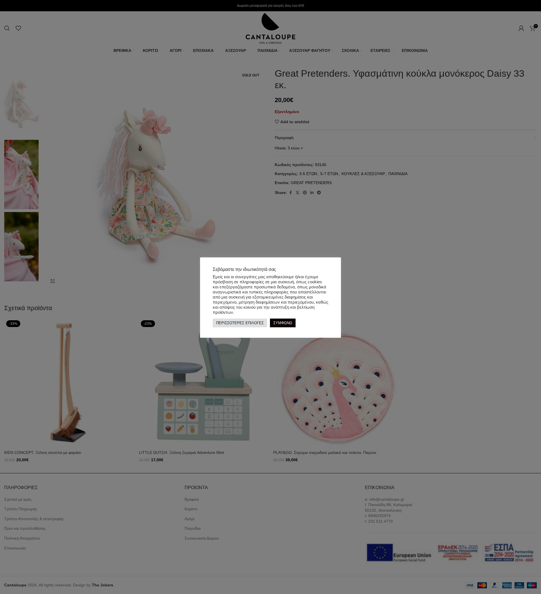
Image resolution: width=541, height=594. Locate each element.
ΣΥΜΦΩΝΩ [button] (282, 323)
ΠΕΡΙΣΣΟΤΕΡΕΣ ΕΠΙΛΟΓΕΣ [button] (240, 323)
